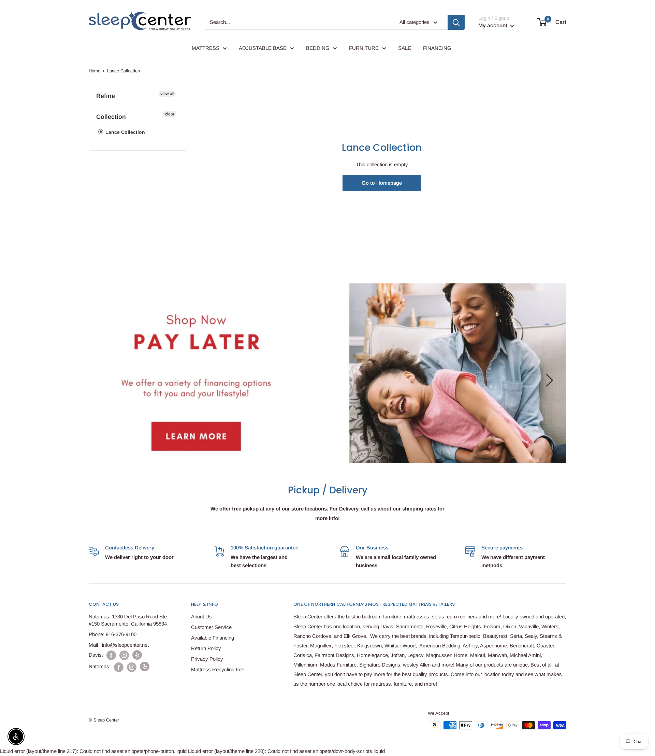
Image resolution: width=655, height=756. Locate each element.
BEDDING (318, 48)
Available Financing (212, 638)
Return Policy (206, 648)
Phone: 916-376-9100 (112, 634)
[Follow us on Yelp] (137, 655)
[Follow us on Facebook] (111, 655)
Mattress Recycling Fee (217, 669)
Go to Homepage (382, 183)
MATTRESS (205, 48)
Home (94, 70)
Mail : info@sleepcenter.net (119, 645)
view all (167, 93)
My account (493, 25)
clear (169, 114)
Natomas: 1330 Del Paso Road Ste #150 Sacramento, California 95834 (128, 620)
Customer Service (211, 627)
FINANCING (437, 48)
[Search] (456, 22)
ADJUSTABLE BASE (263, 48)
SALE (404, 48)
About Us (201, 616)
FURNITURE (364, 48)
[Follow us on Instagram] (124, 655)
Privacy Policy (207, 659)
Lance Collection (124, 132)
